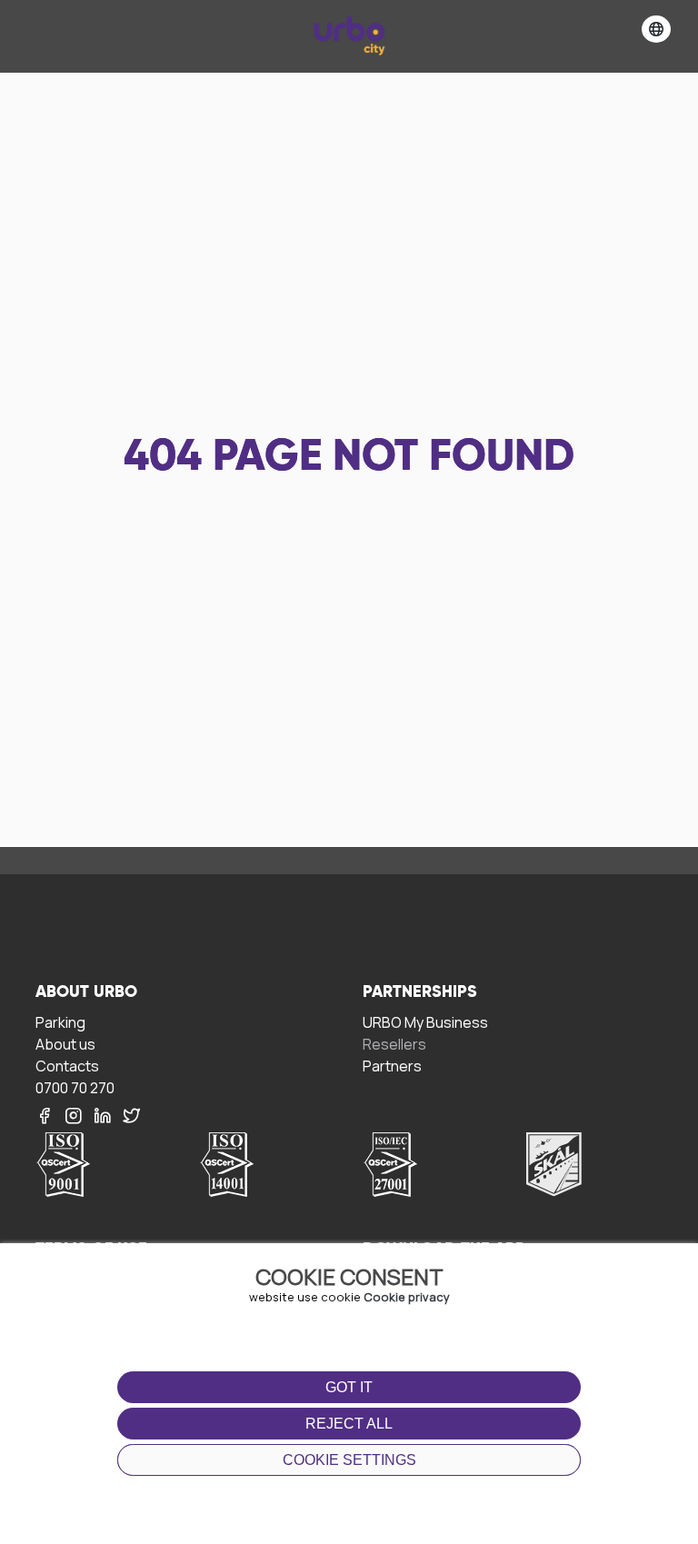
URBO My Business (425, 1021)
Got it (349, 1387)
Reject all (349, 1423)
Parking (60, 1021)
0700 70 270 (75, 1087)
